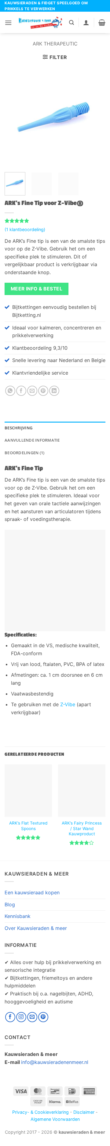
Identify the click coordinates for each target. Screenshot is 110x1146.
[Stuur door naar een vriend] (32, 391)
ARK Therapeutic (55, 44)
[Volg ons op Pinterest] (43, 1017)
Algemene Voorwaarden (55, 1119)
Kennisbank (18, 916)
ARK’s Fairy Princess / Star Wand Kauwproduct (82, 828)
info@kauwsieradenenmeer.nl (54, 1062)
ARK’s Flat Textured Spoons (28, 826)
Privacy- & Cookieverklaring (40, 1112)
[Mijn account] (86, 22)
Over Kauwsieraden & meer (36, 928)
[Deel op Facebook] (21, 391)
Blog (10, 904)
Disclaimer (83, 1112)
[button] (8, 22)
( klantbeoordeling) (25, 229)
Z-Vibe (67, 704)
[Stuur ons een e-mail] (32, 1017)
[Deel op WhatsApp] (10, 391)
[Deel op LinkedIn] (54, 391)
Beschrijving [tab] (18, 428)
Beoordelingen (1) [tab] (24, 452)
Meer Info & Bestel (36, 289)
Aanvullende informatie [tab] (32, 440)
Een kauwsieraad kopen (32, 892)
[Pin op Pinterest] (43, 391)
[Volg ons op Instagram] (21, 1017)
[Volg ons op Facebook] (10, 1017)
